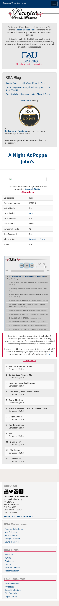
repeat (39, 263)
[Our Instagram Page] (16, 491)
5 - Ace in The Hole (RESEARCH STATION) (28, 300)
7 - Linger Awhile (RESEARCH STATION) (27, 310)
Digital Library (11, 596)
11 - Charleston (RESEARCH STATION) (27, 325)
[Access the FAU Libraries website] (29, 57)
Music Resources (12, 583)
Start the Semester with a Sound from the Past (25, 83)
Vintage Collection (12, 538)
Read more (26, 100)
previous (22, 265)
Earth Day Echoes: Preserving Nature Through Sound (28, 94)
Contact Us (9, 561)
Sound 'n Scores (11, 542)
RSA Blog (8, 558)
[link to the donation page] (29, 115)
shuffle (44, 263)
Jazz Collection (11, 532)
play (27, 265)
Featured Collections (14, 529)
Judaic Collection (12, 535)
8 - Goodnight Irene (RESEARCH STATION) (28, 314)
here (48, 354)
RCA (31, 213)
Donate (8, 564)
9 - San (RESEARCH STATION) (25, 318)
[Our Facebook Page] (21, 491)
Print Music (9, 587)
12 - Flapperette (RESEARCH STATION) (27, 329)
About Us (9, 554)
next (32, 265)
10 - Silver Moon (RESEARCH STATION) (27, 321)
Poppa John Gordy (37, 239)
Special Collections (13, 590)
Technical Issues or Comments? (19, 516)
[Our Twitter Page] (11, 491)
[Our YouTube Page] (6, 491)
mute (37, 267)
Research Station (33, 189)
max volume (45, 267)
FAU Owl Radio (11, 593)
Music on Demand (12, 567)
